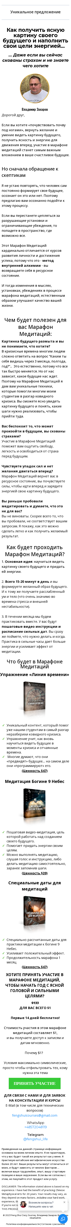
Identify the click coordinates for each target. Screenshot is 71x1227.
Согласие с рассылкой (53, 1224)
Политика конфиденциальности (23, 1224)
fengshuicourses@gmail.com (34, 1115)
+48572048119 (35, 1127)
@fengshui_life (35, 1139)
